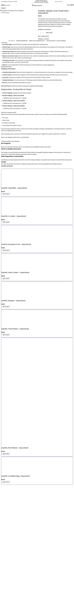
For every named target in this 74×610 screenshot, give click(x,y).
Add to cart (49, 32)
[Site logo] (37, 5)
